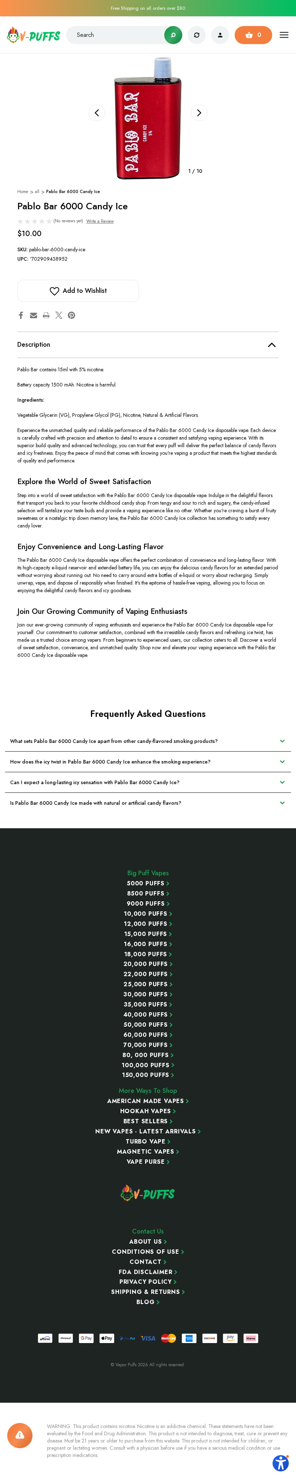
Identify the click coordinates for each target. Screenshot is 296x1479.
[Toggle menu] (284, 35)
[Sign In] (220, 35)
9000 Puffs (146, 904)
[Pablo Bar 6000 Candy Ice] (148, 118)
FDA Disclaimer (145, 1272)
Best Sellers (145, 1121)
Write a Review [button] (100, 221)
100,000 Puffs (145, 1065)
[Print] (46, 315)
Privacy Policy (145, 1282)
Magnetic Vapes (145, 1152)
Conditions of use (145, 1252)
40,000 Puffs (145, 1015)
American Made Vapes (145, 1101)
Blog (145, 1302)
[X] (58, 315)
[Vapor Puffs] (148, 1193)
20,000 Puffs (145, 964)
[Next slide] (199, 112)
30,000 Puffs (145, 995)
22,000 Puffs (145, 974)
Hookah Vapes (145, 1111)
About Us (145, 1242)
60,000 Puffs (145, 1035)
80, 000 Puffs (145, 1055)
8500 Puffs (146, 894)
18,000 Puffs (145, 954)
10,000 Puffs (145, 914)
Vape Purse (146, 1162)
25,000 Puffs (145, 984)
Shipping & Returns (145, 1292)
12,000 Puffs (145, 924)
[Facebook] (21, 315)
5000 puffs (146, 884)
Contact (146, 1262)
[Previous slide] (96, 112)
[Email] (33, 315)
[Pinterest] (71, 315)
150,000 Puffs (145, 1075)
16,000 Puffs (145, 944)
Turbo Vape (146, 1142)
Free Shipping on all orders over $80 (148, 8)
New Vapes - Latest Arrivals (145, 1132)
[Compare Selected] (197, 35)
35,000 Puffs (146, 1005)
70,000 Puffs (145, 1045)
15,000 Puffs (145, 934)
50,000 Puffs (145, 1025)
